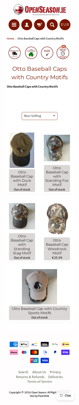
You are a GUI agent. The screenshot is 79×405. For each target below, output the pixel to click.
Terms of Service (39, 382)
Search (23, 372)
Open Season (38, 392)
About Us (39, 372)
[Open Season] (39, 10)
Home (10, 38)
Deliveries (55, 377)
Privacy (55, 372)
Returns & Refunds (30, 377)
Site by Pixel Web (39, 396)
